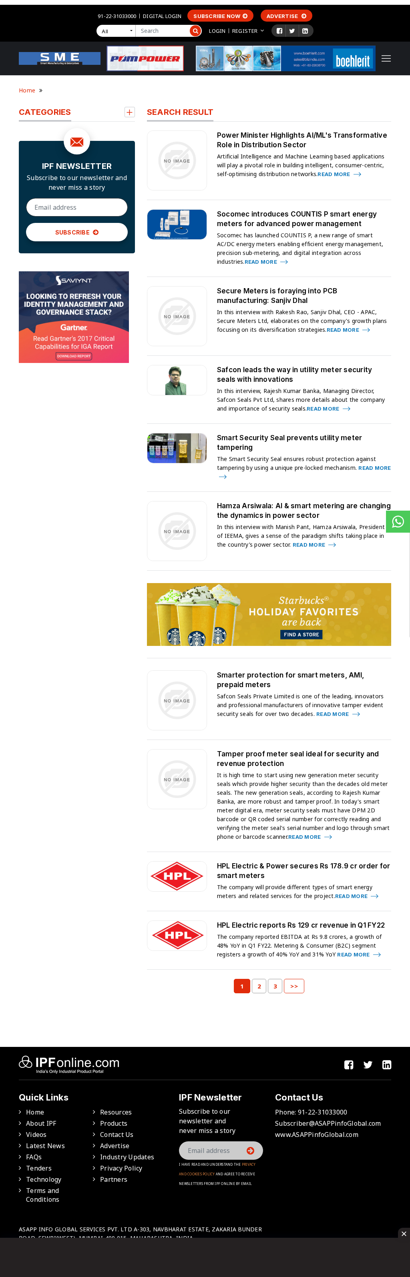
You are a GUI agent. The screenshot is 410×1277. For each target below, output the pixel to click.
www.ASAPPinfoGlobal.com (316, 1134)
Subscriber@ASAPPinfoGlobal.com (328, 1123)
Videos (36, 1134)
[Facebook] (279, 31)
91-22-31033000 (117, 16)
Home (27, 90)
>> (294, 986)
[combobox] (118, 31)
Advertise (283, 16)
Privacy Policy (121, 1168)
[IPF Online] (59, 57)
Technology (44, 1179)
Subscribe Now (216, 16)
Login (217, 30)
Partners (113, 1179)
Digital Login (162, 16)
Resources (116, 1112)
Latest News (45, 1145)
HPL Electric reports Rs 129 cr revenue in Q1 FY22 (301, 925)
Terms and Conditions (43, 1195)
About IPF (41, 1123)
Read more (335, 174)
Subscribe (73, 232)
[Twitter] (292, 31)
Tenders (39, 1168)
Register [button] (244, 30)
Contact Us (117, 1134)
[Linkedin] (305, 31)
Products (113, 1123)
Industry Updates (127, 1157)
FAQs (34, 1157)
